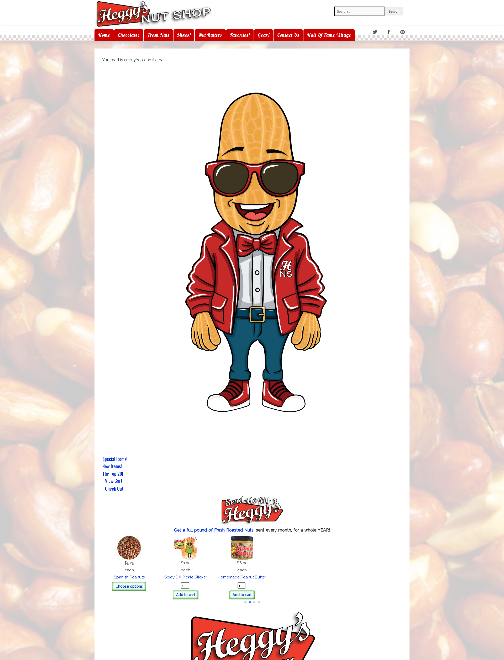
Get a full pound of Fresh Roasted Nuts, (215, 530)
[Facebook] (389, 32)
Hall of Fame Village (329, 35)
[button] (245, 602)
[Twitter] (375, 32)
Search (340, 3)
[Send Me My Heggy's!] (252, 511)
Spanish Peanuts (252, 577)
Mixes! (184, 35)
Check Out (114, 489)
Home (104, 35)
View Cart (114, 481)
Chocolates (129, 35)
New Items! (112, 466)
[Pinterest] (403, 32)
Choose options (252, 586)
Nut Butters (210, 35)
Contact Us (288, 35)
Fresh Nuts (158, 35)
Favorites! (240, 35)
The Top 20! (112, 473)
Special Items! (114, 458)
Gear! (264, 35)
